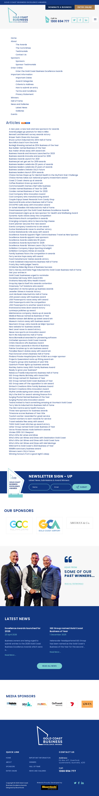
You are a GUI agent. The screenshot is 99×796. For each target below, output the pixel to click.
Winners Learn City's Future (22, 451)
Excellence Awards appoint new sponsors (28, 237)
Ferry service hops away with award (26, 256)
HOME (8, 758)
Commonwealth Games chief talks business (30, 186)
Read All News (49, 666)
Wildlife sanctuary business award (25, 448)
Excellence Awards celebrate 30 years (27, 240)
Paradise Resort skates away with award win (30, 351)
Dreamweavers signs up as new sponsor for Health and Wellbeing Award (43, 213)
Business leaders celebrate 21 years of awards (30, 167)
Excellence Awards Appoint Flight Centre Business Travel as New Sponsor (43, 234)
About (14, 41)
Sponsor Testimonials (26, 64)
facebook (80, 20)
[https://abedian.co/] (58, 523)
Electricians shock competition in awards (28, 218)
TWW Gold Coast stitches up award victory (29, 424)
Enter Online (85, 7)
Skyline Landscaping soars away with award (29, 391)
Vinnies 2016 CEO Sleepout (21, 432)
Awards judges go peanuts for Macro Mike (29, 131)
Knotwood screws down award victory (27, 307)
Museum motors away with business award (29, 321)
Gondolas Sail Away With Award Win (26, 278)
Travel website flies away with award (26, 421)
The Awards (21, 44)
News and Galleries (20, 104)
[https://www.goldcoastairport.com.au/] (28, 525)
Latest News (21, 107)
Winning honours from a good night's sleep (29, 454)
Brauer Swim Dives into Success (24, 137)
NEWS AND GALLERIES (37, 771)
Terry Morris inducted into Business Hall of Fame (31, 405)
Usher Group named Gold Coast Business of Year (32, 426)
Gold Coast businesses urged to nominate (29, 275)
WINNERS (32, 762)
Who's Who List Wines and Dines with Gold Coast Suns (34, 440)
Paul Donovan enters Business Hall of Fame (29, 353)
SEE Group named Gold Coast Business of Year (31, 380)
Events (14, 114)
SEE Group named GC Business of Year (27, 378)
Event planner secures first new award (27, 223)
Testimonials (22, 51)
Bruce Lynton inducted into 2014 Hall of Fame (30, 139)
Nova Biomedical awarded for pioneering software (33, 337)
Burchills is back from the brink (23, 142)
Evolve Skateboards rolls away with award (29, 232)
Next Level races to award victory (25, 329)
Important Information (21, 74)
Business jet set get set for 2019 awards (27, 161)
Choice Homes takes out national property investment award (38, 177)
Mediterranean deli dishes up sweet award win (31, 318)
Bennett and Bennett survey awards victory (29, 134)
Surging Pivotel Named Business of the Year (29, 397)
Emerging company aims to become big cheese (32, 221)
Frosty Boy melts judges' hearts (24, 264)
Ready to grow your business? (23, 370)
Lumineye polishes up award (22, 310)
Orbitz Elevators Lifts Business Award (26, 343)
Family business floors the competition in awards (32, 253)
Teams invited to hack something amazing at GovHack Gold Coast (40, 402)
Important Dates (24, 77)
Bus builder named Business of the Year (27, 148)
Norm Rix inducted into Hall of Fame (25, 334)
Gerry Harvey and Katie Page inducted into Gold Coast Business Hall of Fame (45, 269)
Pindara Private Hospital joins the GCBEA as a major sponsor (37, 356)
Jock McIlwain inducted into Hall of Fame (28, 294)
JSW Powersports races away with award (28, 299)
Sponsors (15, 57)
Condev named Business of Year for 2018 (28, 188)
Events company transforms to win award (29, 226)
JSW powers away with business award (27, 297)
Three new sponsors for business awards (28, 410)
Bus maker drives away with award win (27, 150)
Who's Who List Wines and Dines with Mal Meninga (32, 443)
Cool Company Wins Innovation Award (27, 194)
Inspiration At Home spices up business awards (31, 288)
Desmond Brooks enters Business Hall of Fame (31, 202)
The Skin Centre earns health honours (27, 408)
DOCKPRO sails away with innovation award (29, 204)
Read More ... (10, 655)
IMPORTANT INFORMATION (39, 758)
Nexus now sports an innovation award (27, 332)
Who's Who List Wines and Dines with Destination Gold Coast (37, 437)
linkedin (86, 20)
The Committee (23, 48)
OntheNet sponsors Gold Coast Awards (27, 340)
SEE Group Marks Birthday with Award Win (29, 375)
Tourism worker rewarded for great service (29, 416)
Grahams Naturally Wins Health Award (27, 280)
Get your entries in (17, 272)
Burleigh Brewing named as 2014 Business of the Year (34, 145)
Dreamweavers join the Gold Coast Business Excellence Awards (39, 210)
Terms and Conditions (26, 91)
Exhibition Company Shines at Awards (26, 250)
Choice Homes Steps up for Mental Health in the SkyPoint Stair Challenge (43, 175)
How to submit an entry (27, 87)
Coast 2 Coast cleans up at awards (25, 180)
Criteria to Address (25, 84)
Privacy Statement (25, 94)
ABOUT (9, 762)
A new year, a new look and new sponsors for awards (34, 129)
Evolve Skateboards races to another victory (30, 229)
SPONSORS (10, 766)
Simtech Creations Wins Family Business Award (31, 386)
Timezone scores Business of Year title (27, 413)
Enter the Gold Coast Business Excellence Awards (39, 71)
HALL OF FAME (34, 766)
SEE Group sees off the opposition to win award (31, 383)
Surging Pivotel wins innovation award (26, 399)
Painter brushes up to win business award (28, 348)
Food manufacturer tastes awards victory (29, 259)
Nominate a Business (60, 7)
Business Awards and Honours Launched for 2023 (32, 153)
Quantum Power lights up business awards (29, 364)
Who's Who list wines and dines (23, 435)
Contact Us (21, 54)
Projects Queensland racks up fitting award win (31, 359)
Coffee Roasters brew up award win (26, 183)
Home (14, 38)
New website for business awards (24, 326)
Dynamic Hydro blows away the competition (30, 215)
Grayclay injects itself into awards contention (30, 283)
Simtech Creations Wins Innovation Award (29, 389)
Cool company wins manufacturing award (29, 196)
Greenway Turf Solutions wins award (26, 286)
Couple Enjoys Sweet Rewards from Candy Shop (31, 199)
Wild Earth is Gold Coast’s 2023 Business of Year (31, 445)
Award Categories (24, 81)
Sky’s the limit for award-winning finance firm (30, 394)
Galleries (20, 110)
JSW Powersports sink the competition (27, 302)
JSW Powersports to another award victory (29, 305)
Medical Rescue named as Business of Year (29, 315)
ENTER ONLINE (11, 771)
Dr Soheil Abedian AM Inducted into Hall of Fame (31, 207)
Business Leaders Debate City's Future (27, 169)
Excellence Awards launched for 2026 (26, 242)
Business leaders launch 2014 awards (26, 172)
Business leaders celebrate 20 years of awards (31, 164)
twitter (74, 20)
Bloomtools (20, 788)
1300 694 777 (60, 20)
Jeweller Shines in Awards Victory (25, 291)
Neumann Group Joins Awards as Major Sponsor (31, 324)
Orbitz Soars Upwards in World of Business (29, 345)
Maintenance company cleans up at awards (30, 313)
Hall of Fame (17, 101)
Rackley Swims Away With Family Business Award (32, 367)
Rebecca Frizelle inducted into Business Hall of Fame (33, 372)
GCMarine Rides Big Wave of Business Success (30, 267)
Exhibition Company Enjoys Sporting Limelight (30, 248)
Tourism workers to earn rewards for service (30, 418)
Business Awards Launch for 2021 (24, 158)
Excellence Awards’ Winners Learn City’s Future (31, 245)
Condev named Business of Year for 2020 (28, 191)
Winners (15, 97)
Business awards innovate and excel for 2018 (30, 156)
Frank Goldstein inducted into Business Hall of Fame (33, 261)
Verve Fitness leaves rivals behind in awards (29, 429)
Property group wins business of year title (28, 362)
